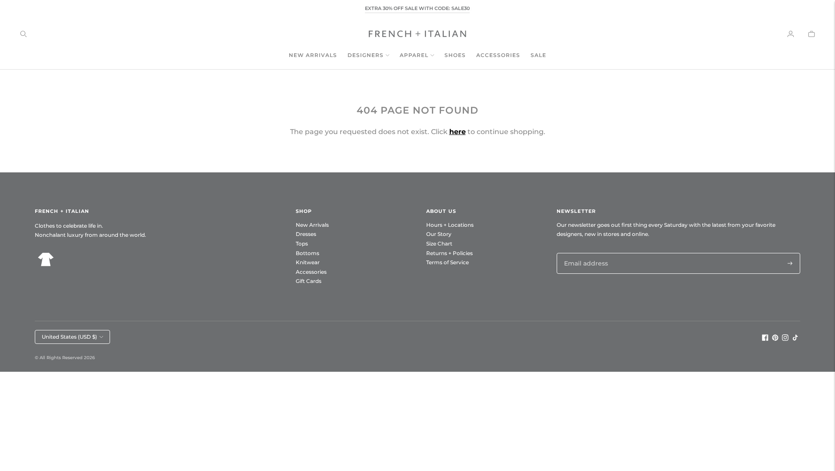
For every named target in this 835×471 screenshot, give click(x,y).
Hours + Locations (450, 225)
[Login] (791, 34)
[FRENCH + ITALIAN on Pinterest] (775, 339)
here (457, 132)
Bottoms (307, 253)
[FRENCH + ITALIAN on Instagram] (785, 339)
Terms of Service (447, 262)
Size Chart (439, 243)
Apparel (414, 55)
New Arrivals (313, 55)
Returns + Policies (449, 253)
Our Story (438, 234)
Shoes (455, 55)
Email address (583, 252)
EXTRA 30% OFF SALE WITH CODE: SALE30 (417, 8)
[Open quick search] (23, 34)
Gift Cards (308, 281)
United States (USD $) (69, 336)
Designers (365, 55)
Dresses (306, 234)
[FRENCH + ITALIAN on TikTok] (795, 339)
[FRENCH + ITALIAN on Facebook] (765, 339)
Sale (538, 55)
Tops (302, 243)
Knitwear (308, 262)
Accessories (498, 55)
